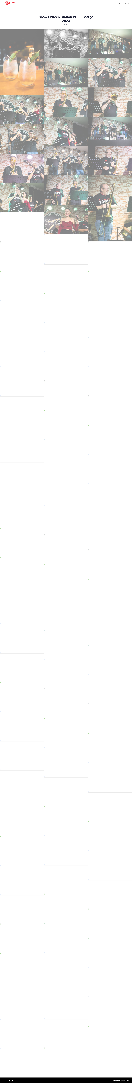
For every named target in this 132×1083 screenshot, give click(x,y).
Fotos (72, 3)
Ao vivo (66, 24)
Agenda (66, 3)
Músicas (59, 3)
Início (46, 3)
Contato (84, 3)
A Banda (53, 3)
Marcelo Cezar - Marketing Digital (121, 1080)
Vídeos (78, 3)
